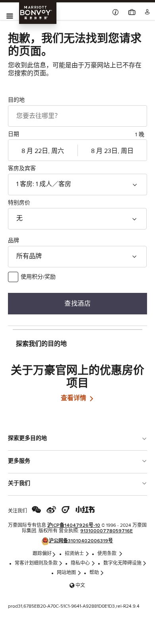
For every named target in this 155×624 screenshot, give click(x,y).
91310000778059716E (106, 531)
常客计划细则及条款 (36, 563)
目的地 (16, 100)
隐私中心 (80, 563)
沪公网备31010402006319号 (81, 541)
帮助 (94, 573)
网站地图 (66, 573)
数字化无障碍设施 (122, 563)
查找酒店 (77, 303)
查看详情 (74, 398)
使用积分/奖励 (38, 277)
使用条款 (107, 553)
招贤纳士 (74, 553)
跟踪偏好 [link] (42, 553)
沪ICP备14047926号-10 (73, 525)
